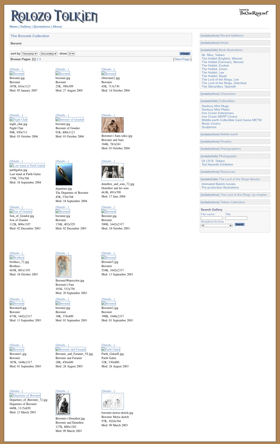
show (215, 35)
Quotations (41, 26)
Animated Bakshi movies (219, 184)
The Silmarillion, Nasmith (219, 86)
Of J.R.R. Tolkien (213, 161)
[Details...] (16, 69)
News (14, 26)
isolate (205, 35)
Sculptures (209, 127)
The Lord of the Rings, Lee (220, 79)
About (57, 26)
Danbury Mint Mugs (215, 106)
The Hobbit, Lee (213, 72)
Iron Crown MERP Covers (219, 116)
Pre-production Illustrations (220, 187)
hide (214, 50)
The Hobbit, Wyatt (214, 76)
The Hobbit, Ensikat (215, 65)
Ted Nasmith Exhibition (217, 164)
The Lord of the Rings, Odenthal (224, 83)
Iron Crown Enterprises (218, 113)
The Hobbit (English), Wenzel (222, 58)
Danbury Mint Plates (216, 109)
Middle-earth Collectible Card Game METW (232, 120)
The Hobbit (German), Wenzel (222, 62)
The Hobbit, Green (215, 69)
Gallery (25, 26)
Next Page (182, 59)
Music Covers (211, 123)
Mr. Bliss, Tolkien (213, 55)
